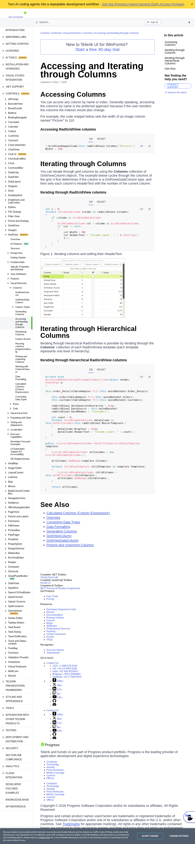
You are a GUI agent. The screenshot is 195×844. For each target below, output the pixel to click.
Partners (51, 631)
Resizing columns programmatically (22, 347)
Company (51, 761)
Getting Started (18, 257)
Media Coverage (55, 772)
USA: (65, 665)
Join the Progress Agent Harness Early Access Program (143, 4)
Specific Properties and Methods (20, 268)
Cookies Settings (179, 836)
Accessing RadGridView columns (68, 129)
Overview (15, 239)
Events (50, 637)
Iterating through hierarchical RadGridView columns (83, 360)
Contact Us (52, 663)
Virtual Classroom (56, 634)
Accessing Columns (73, 94)
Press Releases (55, 770)
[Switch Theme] (189, 22)
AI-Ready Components (67, 588)
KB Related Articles (20, 459)
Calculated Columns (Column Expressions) (22, 387)
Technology (52, 764)
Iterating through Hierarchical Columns (88, 332)
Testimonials (53, 652)
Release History (55, 617)
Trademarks (71, 824)
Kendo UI (45, 583)
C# (90, 139)
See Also (54, 504)
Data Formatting (20, 378)
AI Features (16, 243)
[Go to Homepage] (25, 17)
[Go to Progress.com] (50, 746)
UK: (65, 668)
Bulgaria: (67, 674)
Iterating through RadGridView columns (73, 192)
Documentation (54, 615)
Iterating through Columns (83, 164)
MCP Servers (47, 588)
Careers (50, 775)
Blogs (49, 623)
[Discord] (54, 705)
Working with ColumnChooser (22, 369)
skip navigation (15, 17)
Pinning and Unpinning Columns (21, 359)
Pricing (50, 599)
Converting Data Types (21, 398)
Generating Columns (20, 313)
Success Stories (55, 650)
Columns (87, 33)
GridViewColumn (22, 293)
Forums (50, 620)
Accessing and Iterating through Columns (21, 323)
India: (65, 671)
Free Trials (52, 596)
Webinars (51, 626)
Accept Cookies (150, 836)
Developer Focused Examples (20, 442)
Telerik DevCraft (49, 577)
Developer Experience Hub (61, 609)
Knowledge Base (17, 799)
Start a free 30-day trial (97, 49)
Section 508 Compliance (14, 757)
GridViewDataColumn (22, 301)
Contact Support (172, 85)
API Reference (16, 806)
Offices (50, 778)
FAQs (49, 639)
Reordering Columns (20, 333)
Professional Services (58, 628)
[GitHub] (54, 701)
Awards (50, 767)
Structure (15, 248)
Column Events (23, 339)
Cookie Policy (44, 837)
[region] (97, 836)
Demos (50, 612)
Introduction (15, 30)
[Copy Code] (149, 146)
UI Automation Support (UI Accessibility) (18, 451)
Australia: (67, 676)
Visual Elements (72, 33)
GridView (56, 33)
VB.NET (101, 139)
